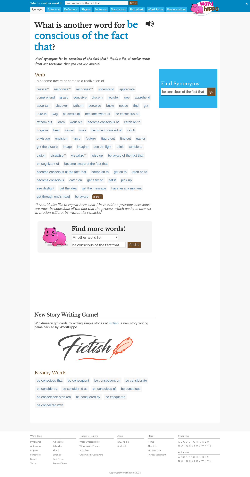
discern (97, 97)
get (146, 106)
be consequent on (107, 380)
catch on (75, 180)
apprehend (142, 97)
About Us (152, 446)
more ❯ (97, 196)
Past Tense (58, 458)
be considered (47, 389)
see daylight (45, 188)
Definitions (71, 9)
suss (82, 130)
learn (61, 122)
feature (91, 138)
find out (125, 138)
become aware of (97, 114)
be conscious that (49, 380)
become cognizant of (106, 130)
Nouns (33, 458)
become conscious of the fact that (61, 172)
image (67, 147)
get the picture (47, 147)
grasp (64, 97)
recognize (83, 89)
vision (41, 155)
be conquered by (88, 397)
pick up (126, 180)
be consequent (78, 380)
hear (56, 130)
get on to (120, 172)
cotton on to (100, 172)
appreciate (127, 89)
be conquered (115, 397)
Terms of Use (154, 450)
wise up (97, 155)
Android (121, 446)
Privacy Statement (157, 454)
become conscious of (103, 122)
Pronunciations (176, 9)
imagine (82, 147)
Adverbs (57, 446)
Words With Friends (89, 446)
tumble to (135, 147)
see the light (102, 147)
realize (41, 89)
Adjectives (58, 441)
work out (76, 122)
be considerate (136, 380)
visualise (57, 155)
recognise (61, 89)
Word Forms (155, 9)
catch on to (132, 122)
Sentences (101, 9)
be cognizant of (48, 164)
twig (55, 114)
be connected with (50, 405)
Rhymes (86, 9)
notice (123, 106)
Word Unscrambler (89, 441)
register (113, 97)
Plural (56, 450)
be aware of (71, 114)
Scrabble (83, 450)
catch (131, 130)
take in (41, 114)
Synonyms (37, 9)
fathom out (44, 122)
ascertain (43, 106)
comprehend (46, 97)
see (126, 97)
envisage (43, 138)
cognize (42, 130)
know (110, 106)
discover (61, 106)
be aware (81, 196)
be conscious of (126, 114)
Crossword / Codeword (91, 454)
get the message (94, 188)
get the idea (68, 188)
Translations (118, 9)
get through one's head (53, 196)
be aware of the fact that (125, 155)
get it (112, 180)
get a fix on (95, 180)
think (120, 147)
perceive (94, 106)
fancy (76, 138)
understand (106, 89)
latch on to (139, 172)
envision (61, 138)
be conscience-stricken (54, 397)
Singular (57, 454)
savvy (69, 130)
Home (151, 441)
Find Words (137, 9)
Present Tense (60, 463)
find (135, 106)
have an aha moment (126, 188)
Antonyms (54, 9)
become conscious (50, 180)
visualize (77, 155)
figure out (108, 138)
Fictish (114, 323)
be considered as (75, 389)
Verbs (33, 463)
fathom (78, 106)
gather (140, 138)
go (211, 92)
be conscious (130, 389)
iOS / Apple (123, 441)
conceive (80, 97)
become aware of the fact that (86, 164)
